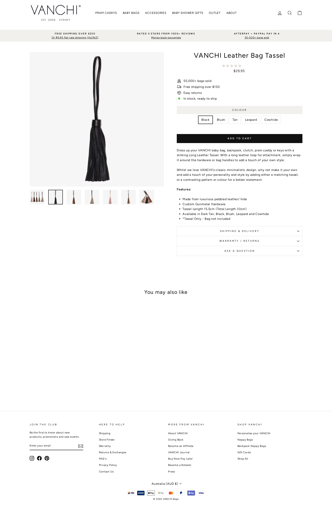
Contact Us (106, 471)
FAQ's (103, 458)
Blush (221, 120)
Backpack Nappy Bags (251, 445)
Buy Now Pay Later (180, 458)
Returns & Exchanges (112, 452)
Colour (239, 109)
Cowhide (271, 120)
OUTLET (215, 13)
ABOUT (231, 13)
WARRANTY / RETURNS (239, 240)
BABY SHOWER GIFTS (187, 13)
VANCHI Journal (179, 452)
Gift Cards (244, 452)
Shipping (104, 433)
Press (171, 471)
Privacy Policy (108, 465)
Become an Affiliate (180, 445)
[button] (232, 66)
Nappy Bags (245, 439)
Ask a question (239, 250)
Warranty (105, 445)
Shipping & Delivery (239, 231)
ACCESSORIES (155, 13)
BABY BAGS (131, 13)
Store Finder (107, 439)
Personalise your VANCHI (254, 433)
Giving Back (175, 439)
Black (205, 120)
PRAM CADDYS (106, 13)
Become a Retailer (180, 465)
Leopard (251, 120)
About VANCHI (178, 433)
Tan (235, 120)
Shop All (242, 458)
